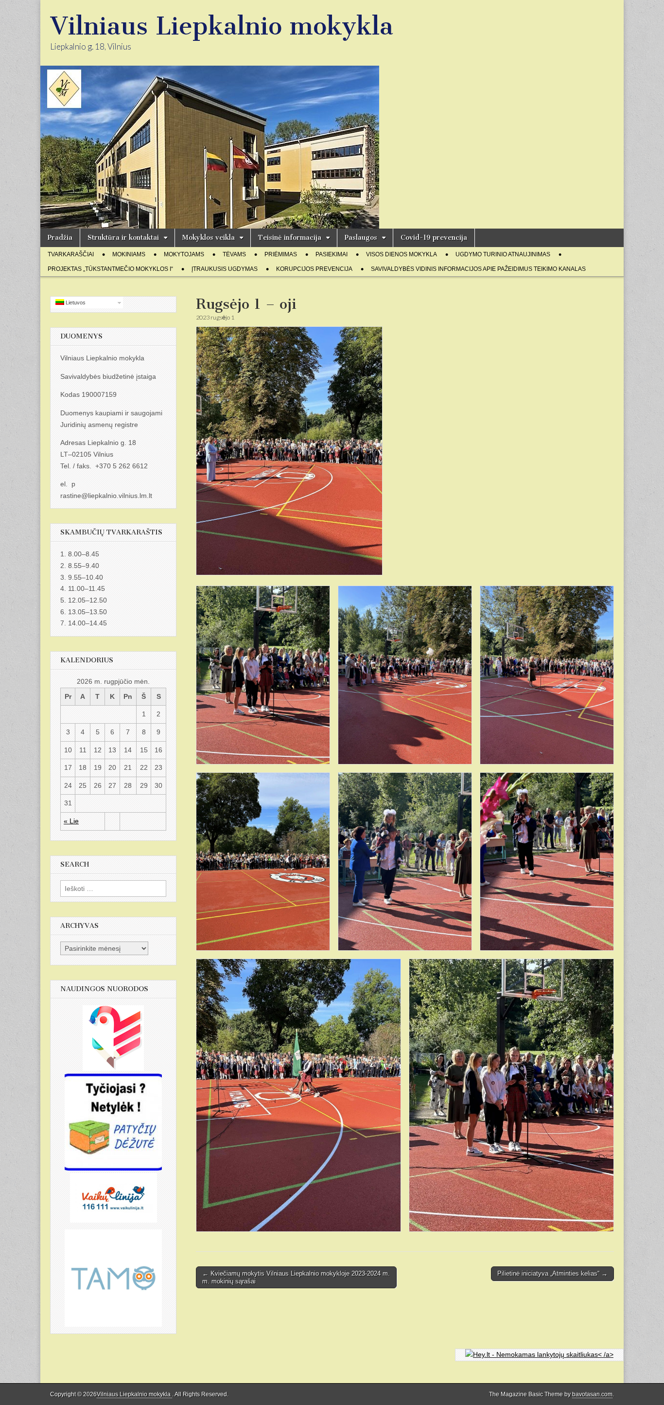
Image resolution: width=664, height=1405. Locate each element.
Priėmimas (280, 254)
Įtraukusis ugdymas (225, 269)
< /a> (605, 1354)
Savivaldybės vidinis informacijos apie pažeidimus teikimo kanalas (478, 269)
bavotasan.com (592, 1394)
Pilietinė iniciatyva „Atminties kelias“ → (552, 1273)
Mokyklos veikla (208, 237)
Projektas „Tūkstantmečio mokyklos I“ (110, 269)
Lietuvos (75, 302)
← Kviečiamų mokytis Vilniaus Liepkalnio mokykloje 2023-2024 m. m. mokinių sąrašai (296, 1277)
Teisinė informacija (289, 237)
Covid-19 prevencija (434, 237)
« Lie (71, 821)
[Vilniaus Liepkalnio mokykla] (332, 114)
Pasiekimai (331, 254)
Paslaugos (361, 237)
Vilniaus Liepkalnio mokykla (221, 26)
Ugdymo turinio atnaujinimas (502, 254)
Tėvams (234, 254)
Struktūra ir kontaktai (123, 237)
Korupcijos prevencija (314, 269)
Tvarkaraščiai (71, 254)
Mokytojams (184, 254)
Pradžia (60, 237)
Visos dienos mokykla (401, 254)
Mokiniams (128, 254)
